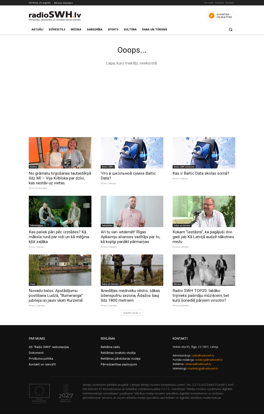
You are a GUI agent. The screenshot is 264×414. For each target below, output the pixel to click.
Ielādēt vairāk (130, 312)
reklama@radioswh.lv (198, 364)
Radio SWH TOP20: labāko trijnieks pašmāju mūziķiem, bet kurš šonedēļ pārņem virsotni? (201, 295)
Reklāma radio (110, 347)
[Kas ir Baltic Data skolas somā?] (204, 152)
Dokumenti (36, 353)
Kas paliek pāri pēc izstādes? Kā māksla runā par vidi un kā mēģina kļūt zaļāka (59, 237)
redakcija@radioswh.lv (209, 360)
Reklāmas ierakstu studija (118, 353)
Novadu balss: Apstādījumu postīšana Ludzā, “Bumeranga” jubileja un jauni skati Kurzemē (56, 295)
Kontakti (229, 2)
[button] (230, 29)
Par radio (209, 2)
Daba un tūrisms (182, 225)
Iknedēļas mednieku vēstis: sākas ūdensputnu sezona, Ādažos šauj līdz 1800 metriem (130, 295)
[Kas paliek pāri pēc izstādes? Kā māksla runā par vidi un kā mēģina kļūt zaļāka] (60, 211)
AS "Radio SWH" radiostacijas (49, 347)
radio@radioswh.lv (203, 355)
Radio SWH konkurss (184, 166)
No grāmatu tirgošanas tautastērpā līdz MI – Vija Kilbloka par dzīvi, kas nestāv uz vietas (60, 178)
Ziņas (32, 284)
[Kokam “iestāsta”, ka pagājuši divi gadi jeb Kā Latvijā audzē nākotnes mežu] (204, 211)
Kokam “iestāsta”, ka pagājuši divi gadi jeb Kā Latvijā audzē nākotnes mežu (203, 237)
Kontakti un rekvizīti (42, 364)
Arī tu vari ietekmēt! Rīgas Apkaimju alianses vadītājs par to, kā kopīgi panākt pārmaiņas (130, 237)
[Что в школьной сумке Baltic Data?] (132, 152)
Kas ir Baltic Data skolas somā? (201, 173)
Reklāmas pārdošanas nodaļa (120, 358)
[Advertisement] (132, 100)
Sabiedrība (107, 225)
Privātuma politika (41, 358)
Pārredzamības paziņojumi (119, 364)
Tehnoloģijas (36, 225)
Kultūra (33, 166)
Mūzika (177, 284)
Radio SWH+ (108, 166)
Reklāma (219, 2)
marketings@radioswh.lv (203, 368)
